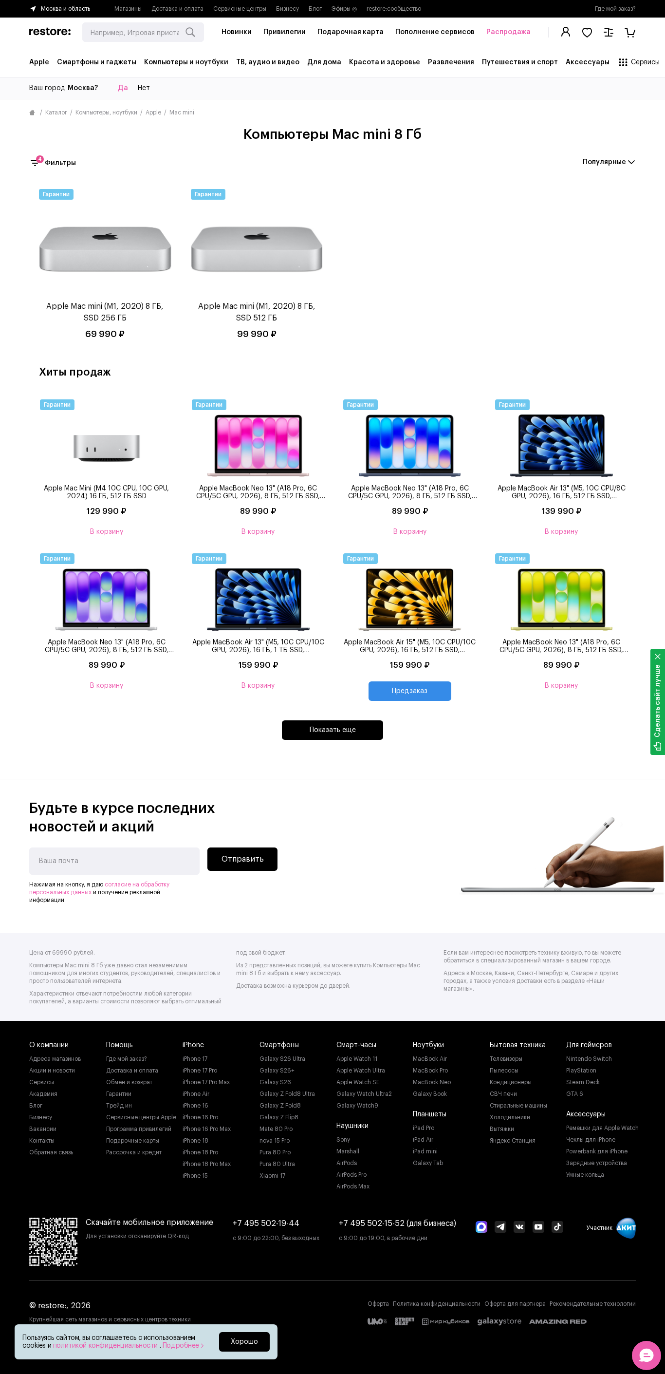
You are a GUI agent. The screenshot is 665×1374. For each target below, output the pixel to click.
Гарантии (118, 1094)
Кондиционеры (511, 1082)
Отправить (243, 859)
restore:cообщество (394, 9)
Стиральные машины (518, 1106)
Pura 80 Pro (275, 1152)
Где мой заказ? (615, 9)
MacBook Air (430, 1059)
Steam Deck (583, 1082)
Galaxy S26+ (277, 1070)
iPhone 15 (195, 1176)
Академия (43, 1094)
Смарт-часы (356, 1045)
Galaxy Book (430, 1094)
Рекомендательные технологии (593, 1304)
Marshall (347, 1151)
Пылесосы (504, 1070)
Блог (315, 9)
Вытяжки (502, 1129)
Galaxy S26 (275, 1082)
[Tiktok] (557, 1228)
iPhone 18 (195, 1141)
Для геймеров (589, 1045)
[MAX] (481, 1228)
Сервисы (41, 1082)
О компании (49, 1045)
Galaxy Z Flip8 (278, 1117)
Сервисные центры (239, 9)
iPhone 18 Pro (200, 1152)
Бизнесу (287, 9)
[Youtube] (538, 1228)
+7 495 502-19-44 (266, 1223)
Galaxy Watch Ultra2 (364, 1094)
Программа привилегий (138, 1129)
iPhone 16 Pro (200, 1117)
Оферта (378, 1304)
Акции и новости (52, 1070)
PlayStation (581, 1070)
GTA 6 (574, 1094)
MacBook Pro (430, 1070)
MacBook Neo (432, 1082)
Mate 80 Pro (276, 1129)
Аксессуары (586, 1114)
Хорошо (244, 1341)
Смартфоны (279, 1045)
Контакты (42, 1141)
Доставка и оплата (177, 9)
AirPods (346, 1163)
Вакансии (42, 1129)
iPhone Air (196, 1094)
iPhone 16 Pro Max (207, 1129)
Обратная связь (51, 1152)
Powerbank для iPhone (597, 1151)
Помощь (119, 1045)
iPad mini (425, 1151)
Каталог (56, 112)
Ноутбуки (428, 1045)
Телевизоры (506, 1059)
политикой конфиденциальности (106, 1345)
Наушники (352, 1126)
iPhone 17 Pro (200, 1070)
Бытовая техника (518, 1045)
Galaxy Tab (428, 1163)
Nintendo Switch (589, 1059)
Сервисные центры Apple (141, 1117)
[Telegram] (500, 1228)
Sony (343, 1140)
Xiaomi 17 (272, 1176)
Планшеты (429, 1114)
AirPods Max (352, 1186)
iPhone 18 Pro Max (207, 1164)
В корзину (106, 531)
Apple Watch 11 (356, 1059)
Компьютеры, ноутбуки (106, 112)
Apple (153, 112)
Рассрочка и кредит (134, 1152)
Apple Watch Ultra (360, 1070)
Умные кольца (585, 1175)
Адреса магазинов (55, 1059)
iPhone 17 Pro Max (206, 1082)
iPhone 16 (195, 1106)
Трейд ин (119, 1106)
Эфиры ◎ (344, 9)
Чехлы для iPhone (590, 1140)
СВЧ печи (503, 1094)
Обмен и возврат (129, 1082)
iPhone (193, 1045)
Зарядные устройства (596, 1163)
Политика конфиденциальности (436, 1304)
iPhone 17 (195, 1059)
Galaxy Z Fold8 (280, 1106)
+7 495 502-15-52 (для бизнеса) (397, 1223)
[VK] (519, 1228)
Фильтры (57, 162)
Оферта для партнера (515, 1304)
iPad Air (423, 1140)
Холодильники (510, 1117)
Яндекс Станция (513, 1141)
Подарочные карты (132, 1141)
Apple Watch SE (358, 1082)
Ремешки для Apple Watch (602, 1128)
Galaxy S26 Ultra (282, 1059)
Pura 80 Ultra (277, 1164)
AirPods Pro (351, 1175)
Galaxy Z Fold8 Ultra (287, 1094)
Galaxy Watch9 (357, 1106)
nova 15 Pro (274, 1141)
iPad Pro (423, 1128)
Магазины (128, 9)
